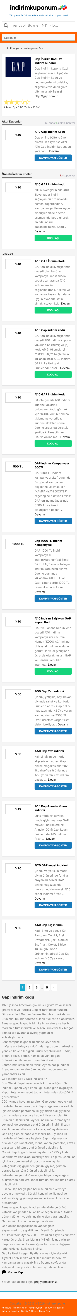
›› (54, 987)
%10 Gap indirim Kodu (50, 131)
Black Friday (45, 1311)
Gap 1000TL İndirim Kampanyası (48, 543)
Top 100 (48, 1307)
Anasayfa (6, 1307)
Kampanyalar (35, 1307)
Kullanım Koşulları (11, 1311)
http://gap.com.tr (46, 96)
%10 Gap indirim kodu (50, 330)
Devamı (54, 151)
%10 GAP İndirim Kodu (50, 261)
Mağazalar (58, 1307)
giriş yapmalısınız (45, 1281)
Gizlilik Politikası (29, 1311)
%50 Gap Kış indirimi (49, 925)
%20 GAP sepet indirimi (51, 865)
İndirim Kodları (20, 1307)
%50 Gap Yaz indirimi (49, 691)
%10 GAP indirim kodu (50, 184)
